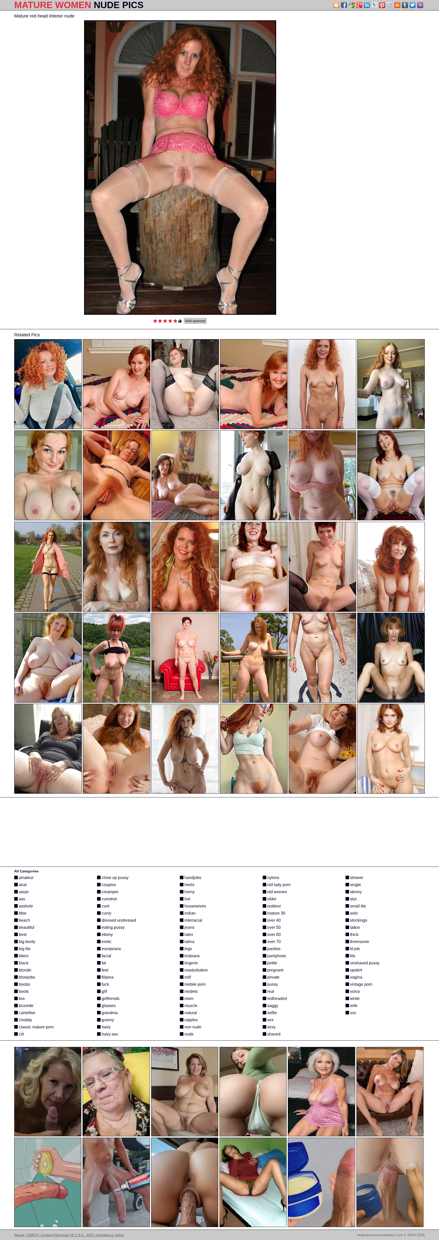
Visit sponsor (195, 321)
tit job (354, 949)
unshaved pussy (364, 963)
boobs (24, 984)
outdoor (273, 906)
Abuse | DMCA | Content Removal (41, 1235)
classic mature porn (36, 1027)
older (271, 899)
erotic (106, 941)
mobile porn (194, 984)
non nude (192, 1027)
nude (188, 1034)
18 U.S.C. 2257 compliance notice (97, 1235)
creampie (109, 892)
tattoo (354, 927)
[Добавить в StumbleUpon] (397, 5)
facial (106, 956)
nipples (190, 1020)
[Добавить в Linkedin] (367, 5)
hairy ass (109, 1034)
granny (107, 1020)
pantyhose (276, 956)
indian (189, 913)
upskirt (355, 970)
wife (353, 1005)
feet (104, 970)
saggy (272, 1005)
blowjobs (26, 977)
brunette (26, 1005)
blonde (24, 970)
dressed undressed (118, 920)
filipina (107, 977)
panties (273, 949)
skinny (355, 892)
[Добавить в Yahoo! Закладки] (420, 5)
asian (23, 892)
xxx (352, 1013)
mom (188, 998)
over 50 (273, 927)
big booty (26, 941)
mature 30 (275, 913)
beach (24, 920)
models (190, 991)
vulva (354, 991)
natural (190, 1013)
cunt (105, 906)
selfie (271, 1013)
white (354, 998)
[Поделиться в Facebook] (344, 5)
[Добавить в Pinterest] (382, 5)
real (270, 991)
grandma (109, 1013)
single (355, 885)
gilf (104, 991)
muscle (190, 1005)
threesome (359, 941)
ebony (107, 934)
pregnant (274, 970)
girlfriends (110, 998)
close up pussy (115, 877)
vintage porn (360, 984)
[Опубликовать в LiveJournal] (374, 5)
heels (188, 885)
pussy (272, 984)
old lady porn (278, 885)
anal (22, 885)
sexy (271, 1027)
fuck (105, 984)
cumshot (109, 899)
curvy (106, 913)
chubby (25, 1020)
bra (21, 998)
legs (187, 949)
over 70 (273, 941)
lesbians (191, 956)
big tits (24, 949)
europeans (111, 949)
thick (353, 934)
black (23, 963)
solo (353, 913)
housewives (194, 906)
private (272, 977)
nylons (272, 877)
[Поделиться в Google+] (359, 5)
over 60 (273, 934)
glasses (108, 1005)
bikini (23, 956)
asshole (25, 906)
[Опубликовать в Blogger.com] (336, 5)
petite (271, 963)
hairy (106, 1027)
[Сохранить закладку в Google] (352, 5)
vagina (355, 977)
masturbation (195, 970)
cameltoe (26, 1013)
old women (276, 892)
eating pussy (112, 927)
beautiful (26, 927)
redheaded (276, 998)
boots (23, 991)
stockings (358, 920)
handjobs (192, 877)
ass (21, 899)
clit (21, 1034)
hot (186, 899)
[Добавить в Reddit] (390, 5)
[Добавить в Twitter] (413, 5)
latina (188, 941)
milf (187, 977)
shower (356, 877)
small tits (357, 906)
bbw (22, 913)
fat (103, 963)
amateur (26, 877)
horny (189, 892)
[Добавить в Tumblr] (405, 5)
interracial (192, 920)
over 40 (273, 920)
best (22, 934)
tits (352, 956)
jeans (188, 927)
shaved (273, 1034)
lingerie (190, 963)
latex (188, 934)
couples (108, 885)
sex (270, 1020)
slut (352, 899)
